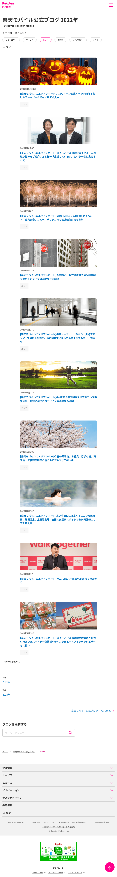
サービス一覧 (37, 872)
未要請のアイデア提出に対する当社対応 (58, 826)
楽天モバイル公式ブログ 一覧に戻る (91, 710)
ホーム (5, 751)
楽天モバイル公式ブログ (24, 751)
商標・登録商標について (82, 822)
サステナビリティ (12, 798)
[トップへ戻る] (110, 867)
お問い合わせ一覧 (55, 872)
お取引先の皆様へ (101, 822)
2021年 (6, 682)
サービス (7, 775)
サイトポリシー (63, 822)
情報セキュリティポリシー (43, 822)
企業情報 (7, 768)
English (6, 813)
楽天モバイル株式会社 (8, 5)
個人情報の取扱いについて (19, 822)
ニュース (7, 783)
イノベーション (11, 790)
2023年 (6, 694)
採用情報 (7, 805)
